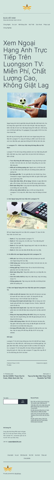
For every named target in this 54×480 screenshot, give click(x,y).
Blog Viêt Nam (9, 18)
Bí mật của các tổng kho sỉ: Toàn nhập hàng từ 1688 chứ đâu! (40, 410)
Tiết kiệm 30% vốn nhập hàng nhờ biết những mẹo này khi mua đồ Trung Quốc (40, 406)
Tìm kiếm (5, 398)
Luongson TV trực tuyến (30, 130)
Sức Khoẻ (39, 24)
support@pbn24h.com (14, 441)
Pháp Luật (47, 24)
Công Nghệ (6, 24)
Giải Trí (45, 363)
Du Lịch (14, 24)
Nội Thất (31, 24)
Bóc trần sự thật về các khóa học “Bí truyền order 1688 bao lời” (40, 402)
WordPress (18, 473)
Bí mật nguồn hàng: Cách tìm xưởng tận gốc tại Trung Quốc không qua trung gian (39, 420)
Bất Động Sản (23, 24)
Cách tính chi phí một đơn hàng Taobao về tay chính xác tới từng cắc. (40, 415)
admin (9, 365)
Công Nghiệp (7, 28)
